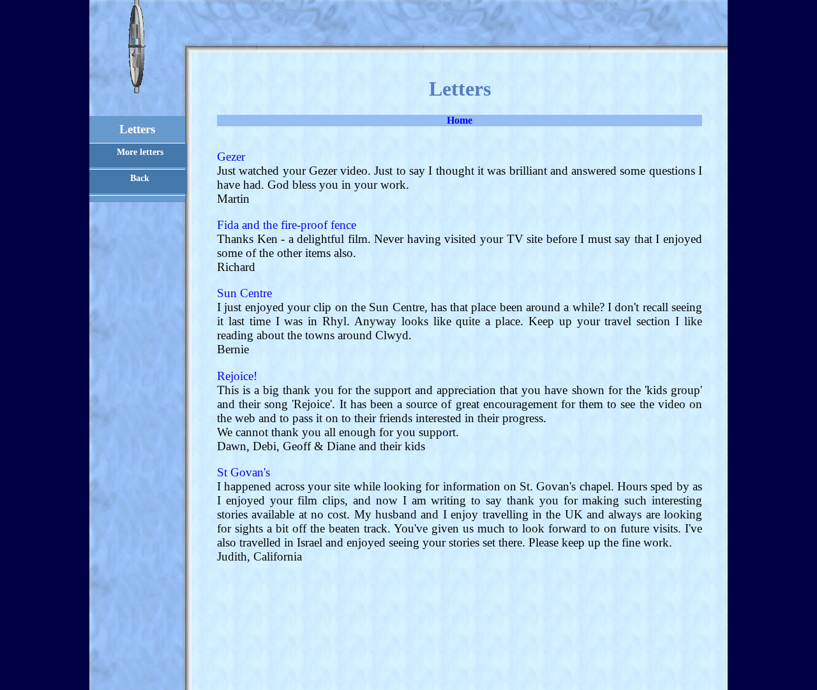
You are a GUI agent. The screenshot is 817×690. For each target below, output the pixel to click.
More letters (140, 152)
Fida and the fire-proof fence (286, 224)
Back (139, 178)
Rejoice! (237, 376)
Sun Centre (244, 293)
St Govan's (243, 472)
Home (459, 120)
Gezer (231, 156)
